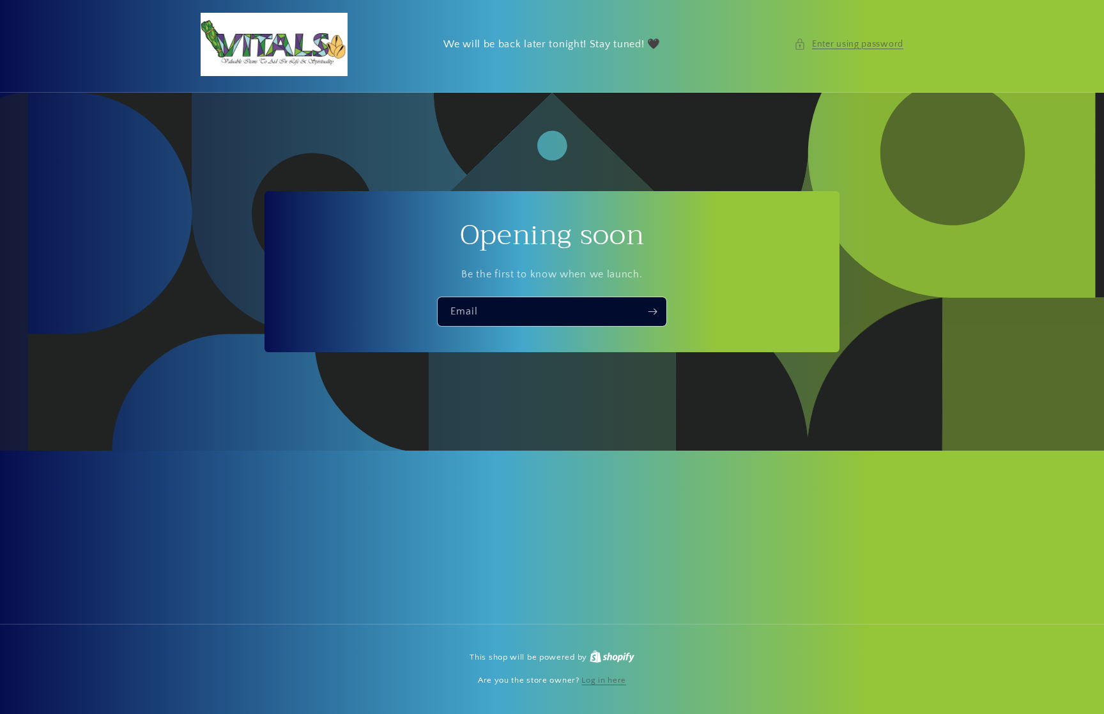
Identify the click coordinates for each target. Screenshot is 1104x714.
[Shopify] (612, 657)
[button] (848, 44)
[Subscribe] (652, 312)
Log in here (603, 680)
